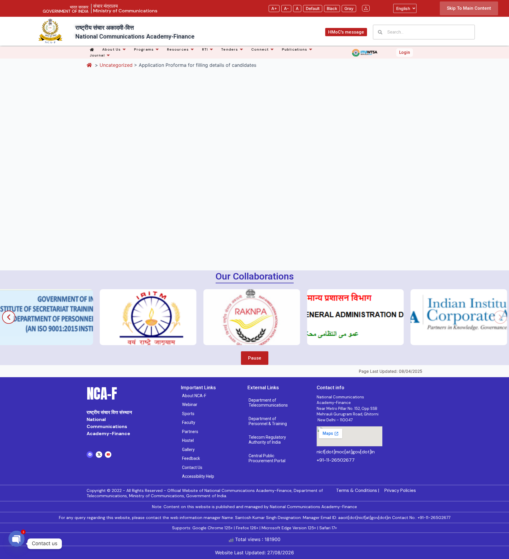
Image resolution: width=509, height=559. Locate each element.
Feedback (191, 458)
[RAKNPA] (208, 317)
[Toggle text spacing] (366, 8)
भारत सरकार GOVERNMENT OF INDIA (65, 9)
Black (332, 8)
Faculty (188, 422)
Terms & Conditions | (357, 490)
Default (313, 8)
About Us (111, 49)
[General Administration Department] (312, 317)
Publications (294, 49)
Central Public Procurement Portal (267, 458)
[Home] (92, 49)
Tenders (229, 49)
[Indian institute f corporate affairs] (415, 317)
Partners (190, 431)
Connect (260, 49)
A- (286, 8)
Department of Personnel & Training (268, 421)
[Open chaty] (16, 544)
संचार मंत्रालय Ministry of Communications (125, 8)
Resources (178, 49)
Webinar (189, 404)
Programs (144, 49)
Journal (97, 55)
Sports (188, 413)
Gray (348, 8)
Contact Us (192, 467)
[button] (8, 317)
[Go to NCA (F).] (90, 65)
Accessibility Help (198, 476)
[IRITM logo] (105, 317)
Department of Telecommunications (268, 403)
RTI (205, 49)
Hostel (188, 440)
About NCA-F (194, 395)
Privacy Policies (400, 490)
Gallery (188, 449)
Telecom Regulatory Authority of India (267, 440)
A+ (274, 8)
